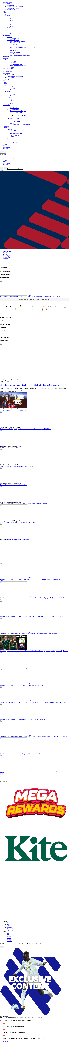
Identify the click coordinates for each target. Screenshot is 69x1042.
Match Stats (6, 257)
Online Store (10, 924)
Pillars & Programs (15, 52)
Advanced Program (15, 44)
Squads (5, 253)
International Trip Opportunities (21, 46)
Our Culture (13, 62)
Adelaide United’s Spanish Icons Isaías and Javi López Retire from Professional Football (23, 503)
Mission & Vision (14, 50)
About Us (6, 58)
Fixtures (12, 31)
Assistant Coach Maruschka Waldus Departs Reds (13, 485)
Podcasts (9, 936)
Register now (3, 1041)
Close (2, 170)
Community (6, 35)
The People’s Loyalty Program (15, 6)
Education (9, 37)
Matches (12, 18)
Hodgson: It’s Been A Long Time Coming (17, 539)
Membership (6, 3)
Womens (9, 21)
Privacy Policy (10, 930)
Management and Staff (16, 64)
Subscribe (9, 941)
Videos (5, 12)
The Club (9, 59)
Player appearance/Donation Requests (20, 55)
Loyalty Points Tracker (13, 8)
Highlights (6, 259)
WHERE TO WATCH (9, 68)
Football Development (13, 40)
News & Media (7, 251)
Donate (12, 53)
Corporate (6, 56)
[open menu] (0, 154)
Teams (5, 14)
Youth (8, 28)
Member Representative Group (18, 65)
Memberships (10, 5)
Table (11, 20)
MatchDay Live (7, 256)
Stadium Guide (11, 9)
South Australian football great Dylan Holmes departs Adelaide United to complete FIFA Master (25, 429)
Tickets (9, 925)
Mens (8, 15)
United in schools (14, 38)
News (4, 11)
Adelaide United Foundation (14, 49)
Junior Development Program (18, 41)
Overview (6, 254)
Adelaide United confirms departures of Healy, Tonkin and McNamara (18, 466)
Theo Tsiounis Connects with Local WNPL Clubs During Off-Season (29, 385)
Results (12, 32)
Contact (12, 67)
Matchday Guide (7, 2)
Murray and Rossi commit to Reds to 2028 (11, 447)
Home (2, 334)
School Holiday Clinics (16, 43)
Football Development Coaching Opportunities (22, 47)
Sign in (9, 1041)
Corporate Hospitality (12, 929)
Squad (11, 17)
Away (5, 334)
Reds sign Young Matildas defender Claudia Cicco (13, 410)
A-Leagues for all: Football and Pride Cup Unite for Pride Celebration (18, 522)
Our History (13, 61)
